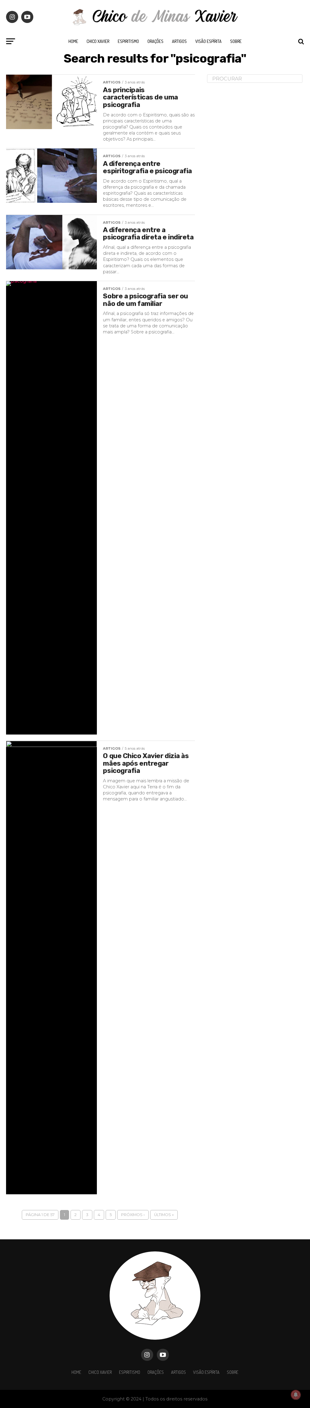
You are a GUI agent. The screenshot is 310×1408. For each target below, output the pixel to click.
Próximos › (133, 1214)
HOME (73, 41)
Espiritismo (128, 41)
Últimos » (164, 1214)
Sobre (236, 41)
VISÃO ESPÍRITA (208, 41)
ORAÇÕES (155, 41)
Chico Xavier (98, 41)
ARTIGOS (179, 41)
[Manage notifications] (296, 1395)
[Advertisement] (252, 182)
